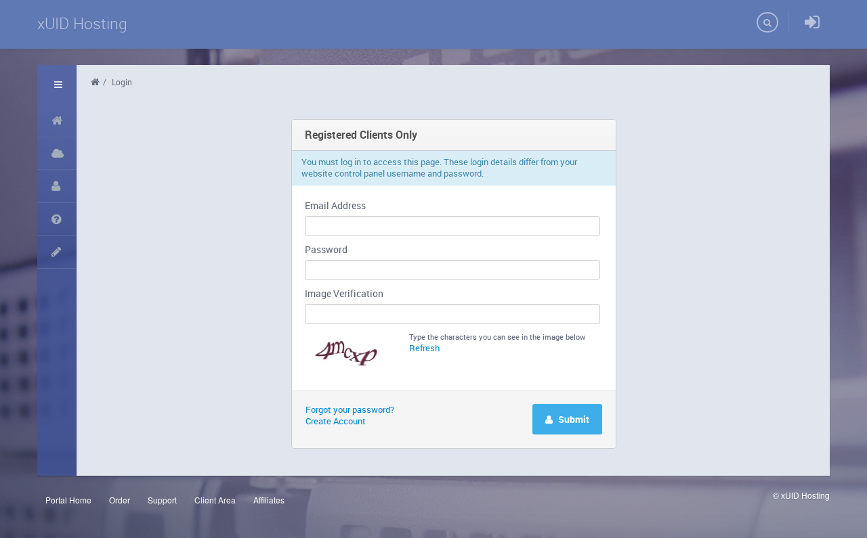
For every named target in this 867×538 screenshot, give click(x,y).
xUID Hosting (82, 23)
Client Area (215, 500)
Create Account (335, 421)
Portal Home (68, 500)
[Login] (812, 23)
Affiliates (268, 500)
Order (119, 500)
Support (162, 500)
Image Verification (344, 293)
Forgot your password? (349, 409)
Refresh (424, 348)
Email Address (335, 205)
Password (326, 249)
